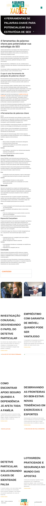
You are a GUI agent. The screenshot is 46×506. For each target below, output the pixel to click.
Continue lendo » (4, 350)
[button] (41, 8)
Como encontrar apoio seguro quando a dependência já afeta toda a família (11, 397)
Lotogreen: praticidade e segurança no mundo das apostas (34, 467)
